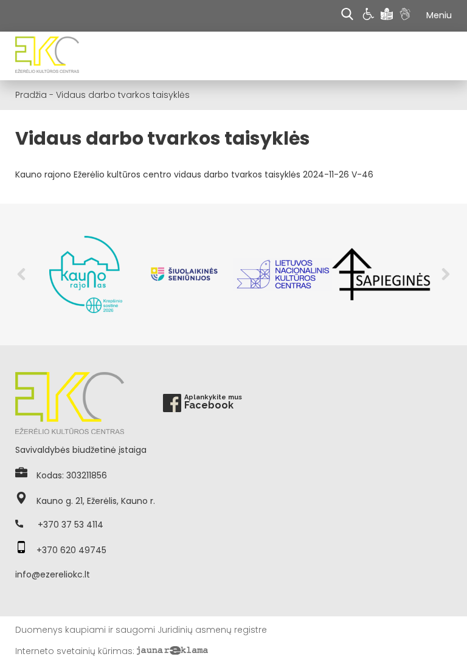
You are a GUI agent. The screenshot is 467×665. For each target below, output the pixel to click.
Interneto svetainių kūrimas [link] (74, 651)
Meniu (439, 15)
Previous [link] (21, 274)
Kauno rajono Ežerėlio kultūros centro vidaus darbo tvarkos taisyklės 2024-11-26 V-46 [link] (194, 174)
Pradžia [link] (31, 95)
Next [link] (446, 274)
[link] (370, 16)
